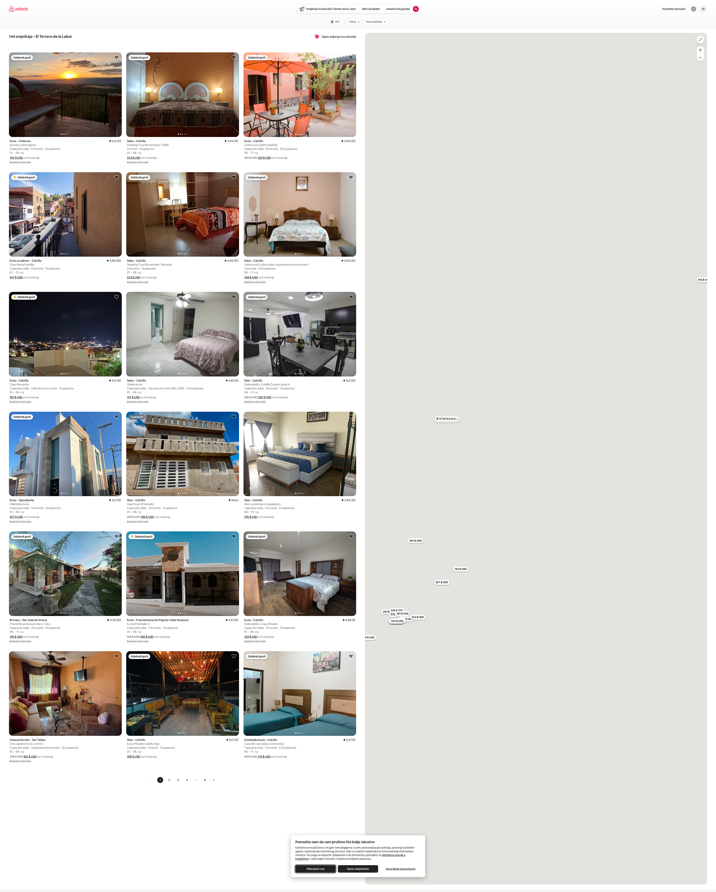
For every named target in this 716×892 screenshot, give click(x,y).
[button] (16, 158)
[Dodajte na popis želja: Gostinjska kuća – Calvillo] (351, 656)
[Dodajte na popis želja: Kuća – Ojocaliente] (117, 417)
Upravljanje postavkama (400, 869)
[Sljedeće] (213, 780)
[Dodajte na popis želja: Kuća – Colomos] (117, 57)
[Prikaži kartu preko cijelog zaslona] (700, 39)
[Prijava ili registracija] (693, 9)
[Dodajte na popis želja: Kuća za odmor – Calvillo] (117, 177)
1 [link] (160, 780)
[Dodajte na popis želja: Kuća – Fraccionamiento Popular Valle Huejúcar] (234, 536)
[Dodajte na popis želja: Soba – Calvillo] (234, 57)
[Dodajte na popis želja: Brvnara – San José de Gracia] (117, 536)
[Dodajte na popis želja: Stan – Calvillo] (351, 297)
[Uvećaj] (700, 50)
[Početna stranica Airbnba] (18, 8)
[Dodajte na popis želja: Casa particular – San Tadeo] (117, 656)
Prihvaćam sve (315, 869)
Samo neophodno (358, 869)
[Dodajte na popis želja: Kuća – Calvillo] (351, 57)
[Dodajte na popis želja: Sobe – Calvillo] (234, 297)
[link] (151, 780)
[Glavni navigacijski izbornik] (703, 9)
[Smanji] (700, 57)
